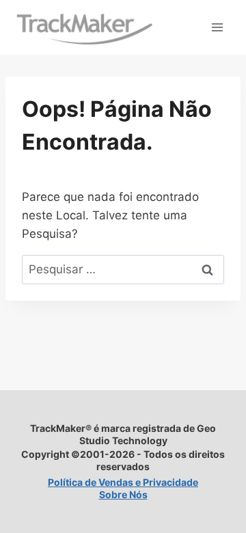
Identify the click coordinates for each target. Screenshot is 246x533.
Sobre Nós (123, 494)
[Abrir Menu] (217, 27)
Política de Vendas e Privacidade (123, 482)
